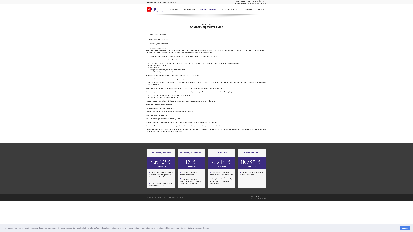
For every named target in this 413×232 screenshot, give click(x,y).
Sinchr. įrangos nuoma (229, 9)
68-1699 (208, 52)
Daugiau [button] (206, 228)
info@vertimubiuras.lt (257, 1)
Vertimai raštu (173, 9)
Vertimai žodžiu (189, 9)
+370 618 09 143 (244, 3)
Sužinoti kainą (247, 9)
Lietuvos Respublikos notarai (189, 56)
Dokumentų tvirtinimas (208, 9)
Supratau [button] (405, 228)
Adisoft (258, 196)
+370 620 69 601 (245, 1)
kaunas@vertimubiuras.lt (258, 3)
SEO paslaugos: (255, 198)
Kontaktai (261, 9)
